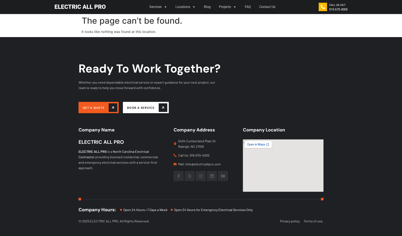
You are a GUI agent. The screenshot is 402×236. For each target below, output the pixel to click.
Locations (182, 7)
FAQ (248, 7)
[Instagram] (201, 176)
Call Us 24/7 (337, 4)
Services (155, 7)
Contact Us (267, 7)
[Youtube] (223, 176)
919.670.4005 (338, 9)
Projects (225, 7)
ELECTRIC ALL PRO (80, 6)
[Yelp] (190, 176)
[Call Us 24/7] (323, 7)
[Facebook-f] (179, 176)
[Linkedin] (212, 176)
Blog (207, 7)
